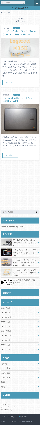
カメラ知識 (5, 373)
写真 (3, 382)
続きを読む (9, 82)
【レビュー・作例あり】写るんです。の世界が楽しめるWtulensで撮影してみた (24, 262)
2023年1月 (5, 312)
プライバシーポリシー (9, 417)
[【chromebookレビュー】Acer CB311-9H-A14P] (20, 132)
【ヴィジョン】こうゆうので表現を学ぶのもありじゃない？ (24, 252)
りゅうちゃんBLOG (15, 421)
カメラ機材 (5, 368)
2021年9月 (5, 340)
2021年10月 (6, 335)
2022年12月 (6, 317)
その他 (4, 364)
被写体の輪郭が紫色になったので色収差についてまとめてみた (24, 242)
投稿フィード (6, 404)
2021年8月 (5, 345)
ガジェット (5, 377)
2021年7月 (5, 349)
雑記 (3, 387)
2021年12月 (6, 331)
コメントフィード (8, 407)
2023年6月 (5, 308)
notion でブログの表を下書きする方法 (24, 281)
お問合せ (23, 417)
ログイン (4, 402)
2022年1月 (5, 326)
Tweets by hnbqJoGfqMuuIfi (12, 227)
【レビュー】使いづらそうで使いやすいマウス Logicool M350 (24, 272)
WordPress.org (6, 410)
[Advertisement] (20, 187)
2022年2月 (5, 322)
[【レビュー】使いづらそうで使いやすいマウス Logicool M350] (20, 57)
